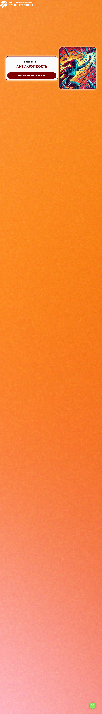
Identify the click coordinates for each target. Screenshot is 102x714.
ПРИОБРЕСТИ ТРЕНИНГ (32, 75)
